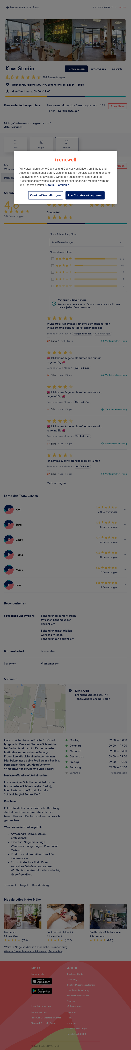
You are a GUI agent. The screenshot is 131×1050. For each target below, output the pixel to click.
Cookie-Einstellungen (45, 195)
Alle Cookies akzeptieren (85, 195)
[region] (65, 177)
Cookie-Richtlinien (57, 185)
